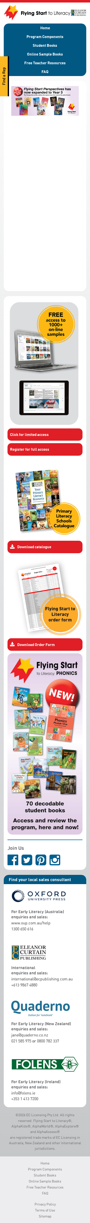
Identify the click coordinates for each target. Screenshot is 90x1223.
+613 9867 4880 (24, 984)
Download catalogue (34, 546)
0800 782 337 (48, 1040)
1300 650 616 (22, 928)
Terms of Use (45, 1210)
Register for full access (29, 449)
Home (45, 28)
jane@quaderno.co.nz (29, 1034)
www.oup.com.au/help (30, 922)
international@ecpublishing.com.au (42, 978)
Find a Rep (4, 76)
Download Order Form (36, 644)
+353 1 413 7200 (24, 1098)
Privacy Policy (45, 1204)
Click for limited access (29, 434)
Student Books (45, 45)
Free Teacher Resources (45, 63)
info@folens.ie (23, 1092)
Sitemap (45, 1216)
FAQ (45, 71)
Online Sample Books (45, 54)
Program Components (45, 36)
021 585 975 (21, 1040)
